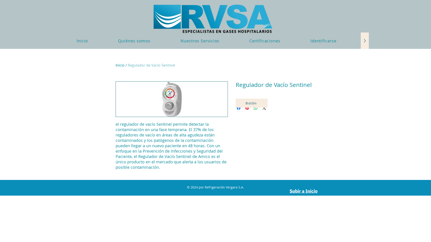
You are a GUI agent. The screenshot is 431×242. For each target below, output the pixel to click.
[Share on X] (264, 108)
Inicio (120, 65)
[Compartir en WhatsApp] (255, 108)
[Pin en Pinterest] (247, 108)
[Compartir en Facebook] (238, 108)
